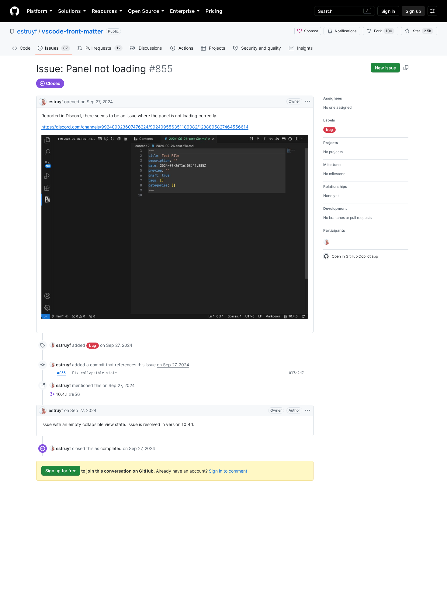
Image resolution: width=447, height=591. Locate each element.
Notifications (345, 31)
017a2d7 (296, 373)
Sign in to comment (228, 470)
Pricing (214, 11)
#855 (61, 373)
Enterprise (182, 11)
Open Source (143, 11)
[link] (60, 345)
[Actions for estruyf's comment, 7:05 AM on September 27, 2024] (307, 410)
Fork (383, 31)
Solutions (69, 11)
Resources (104, 11)
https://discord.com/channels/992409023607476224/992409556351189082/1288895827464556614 (144, 126)
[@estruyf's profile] (42, 101)
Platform (37, 11)
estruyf (27, 31)
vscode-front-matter (72, 31)
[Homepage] (14, 11)
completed (111, 448)
